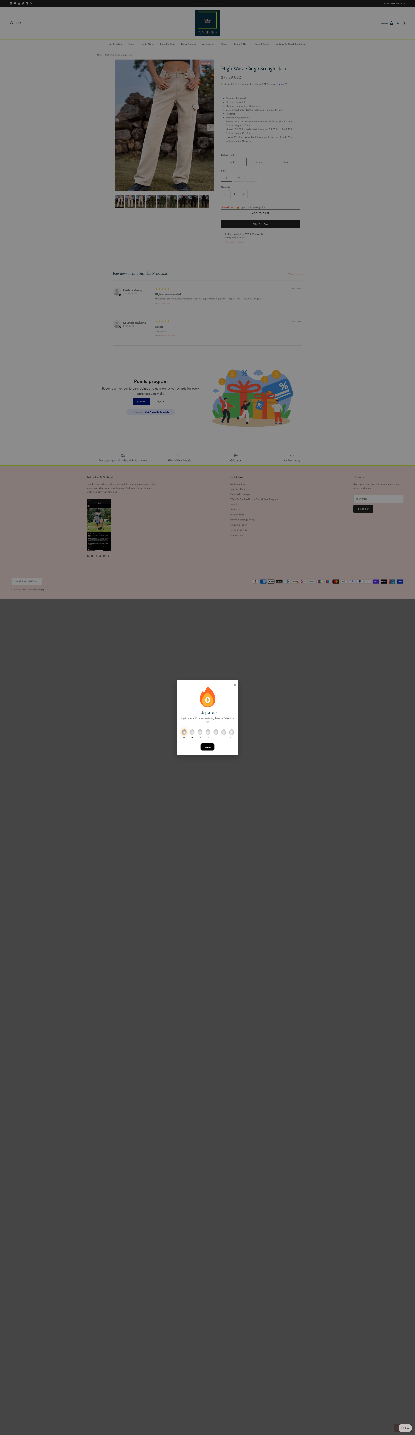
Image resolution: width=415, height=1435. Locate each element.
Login (207, 747)
